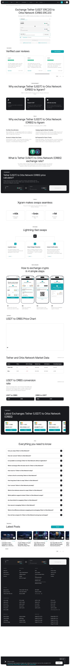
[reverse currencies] (35, 26)
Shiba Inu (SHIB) (38, 591)
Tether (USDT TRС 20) (23, 589)
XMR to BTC (6, 602)
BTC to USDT (6, 606)
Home (7, 5)
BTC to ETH (6, 604)
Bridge (17, 2)
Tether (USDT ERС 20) (8, 593)
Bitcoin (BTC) (6, 589)
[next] (63, 76)
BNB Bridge (21, 618)
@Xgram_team (38, 580)
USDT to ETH (37, 607)
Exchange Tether (18, 5)
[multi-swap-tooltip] (25, 34)
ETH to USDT (53, 602)
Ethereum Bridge (7, 622)
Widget (20, 576)
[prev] (60, 76)
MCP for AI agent (22, 578)
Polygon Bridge (22, 620)
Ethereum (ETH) (7, 591)
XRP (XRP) (37, 589)
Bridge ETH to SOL (38, 622)
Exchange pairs (11, 5)
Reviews (5, 576)
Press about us (6, 574)
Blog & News (6, 572)
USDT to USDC (54, 607)
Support (31, 2)
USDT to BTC (21, 607)
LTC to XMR (6, 600)
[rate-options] (49, 37)
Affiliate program (22, 574)
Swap (11, 2)
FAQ (36, 570)
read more (9, 70)
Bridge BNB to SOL (54, 618)
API (20, 570)
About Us (5, 570)
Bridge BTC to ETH (38, 616)
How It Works (37, 572)
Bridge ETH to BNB (54, 624)
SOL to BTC (21, 606)
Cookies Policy (32, 664)
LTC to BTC (37, 604)
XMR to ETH (37, 602)
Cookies (52, 576)
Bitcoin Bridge (6, 616)
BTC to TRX (53, 604)
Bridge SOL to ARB (54, 622)
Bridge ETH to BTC (38, 618)
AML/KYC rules (24, 664)
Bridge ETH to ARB (38, 620)
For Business (24, 2)
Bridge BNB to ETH (54, 616)
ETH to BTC (6, 607)
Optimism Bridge (22, 622)
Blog (37, 2)
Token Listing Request (23, 572)
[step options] (49, 19)
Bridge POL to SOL (54, 620)
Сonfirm (59, 662)
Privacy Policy (53, 570)
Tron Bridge (6, 620)
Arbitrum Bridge (22, 616)
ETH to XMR (21, 600)
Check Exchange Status (39, 574)
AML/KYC (52, 574)
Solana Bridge (6, 618)
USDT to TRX (37, 600)
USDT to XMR (22, 602)
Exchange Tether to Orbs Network (27, 5)
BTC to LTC (53, 600)
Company (41, 2)
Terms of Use (53, 572)
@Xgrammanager (38, 583)
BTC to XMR (6, 609)
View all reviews (57, 51)
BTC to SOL (53, 606)
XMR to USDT (22, 604)
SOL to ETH (37, 606)
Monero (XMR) (22, 593)
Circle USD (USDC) (23, 591)
